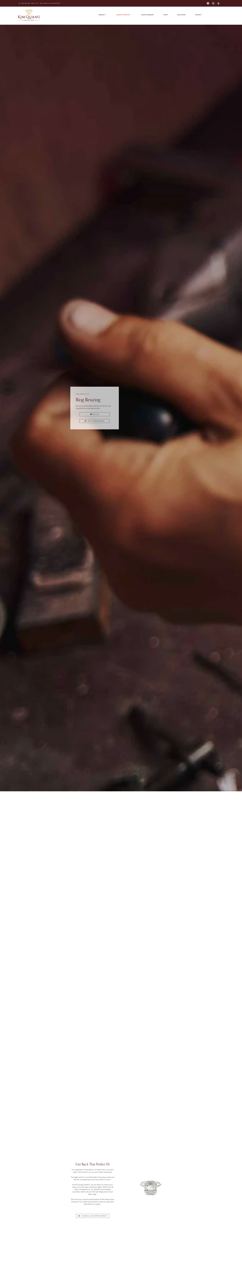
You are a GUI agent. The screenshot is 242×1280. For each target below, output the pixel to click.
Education (181, 15)
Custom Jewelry (147, 15)
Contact (198, 15)
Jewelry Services (123, 15)
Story (165, 15)
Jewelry (102, 15)
